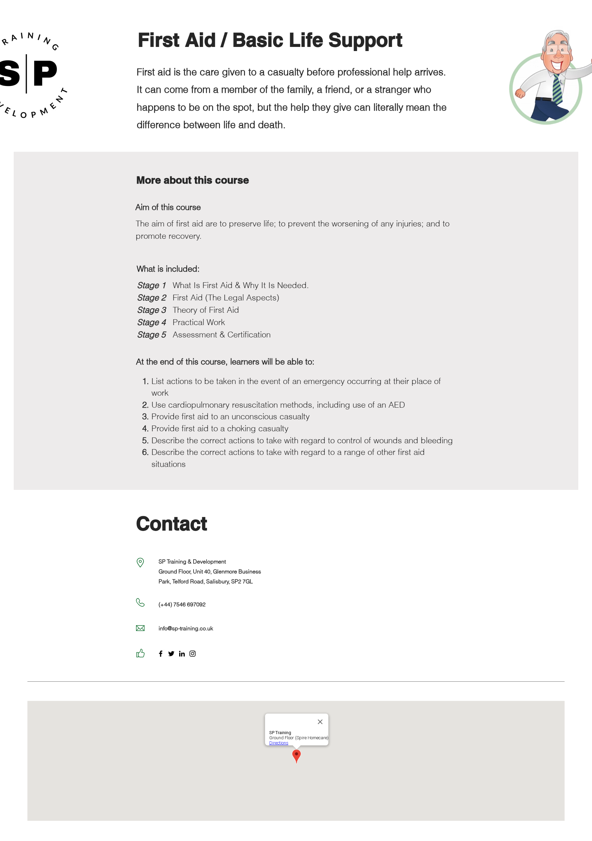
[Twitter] (171, 654)
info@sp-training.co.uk (186, 628)
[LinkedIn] (182, 654)
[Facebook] (161, 654)
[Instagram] (192, 654)
